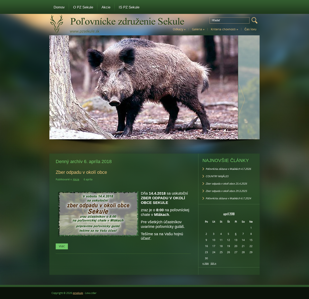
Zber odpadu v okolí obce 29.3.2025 (226, 191)
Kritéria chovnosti (224, 29)
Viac (62, 246)
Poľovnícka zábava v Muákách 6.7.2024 (228, 198)
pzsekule (78, 293)
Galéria (198, 29)
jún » (213, 263)
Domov (59, 7)
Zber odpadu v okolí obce (81, 172)
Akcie (106, 7)
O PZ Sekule (83, 7)
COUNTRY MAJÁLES (217, 176)
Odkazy (179, 29)
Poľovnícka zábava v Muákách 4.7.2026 (228, 169)
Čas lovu (250, 29)
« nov (205, 263)
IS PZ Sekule (129, 7)
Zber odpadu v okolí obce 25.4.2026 (226, 183)
